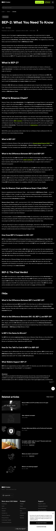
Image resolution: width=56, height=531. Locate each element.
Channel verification (43, 506)
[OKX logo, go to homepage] (6, 2)
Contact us (4, 513)
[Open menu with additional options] (52, 2)
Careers (3, 510)
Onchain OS (23, 513)
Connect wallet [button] (39, 2)
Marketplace (23, 508)
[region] (41, 521)
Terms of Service (6, 515)
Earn (21, 510)
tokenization (34, 125)
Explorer (22, 515)
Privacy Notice (5, 517)
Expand (51, 381)
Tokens (21, 503)
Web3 (8, 11)
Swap (21, 506)
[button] (3, 7)
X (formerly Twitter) (6, 520)
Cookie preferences (6, 522)
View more (49, 397)
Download (4, 503)
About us (4, 508)
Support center (42, 503)
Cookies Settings (41, 526)
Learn (3, 11)
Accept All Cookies (41, 522)
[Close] (53, 513)
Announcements (42, 508)
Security (22, 517)
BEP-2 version (18, 120)
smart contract (28, 159)
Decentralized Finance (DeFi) (41, 143)
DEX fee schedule (42, 510)
